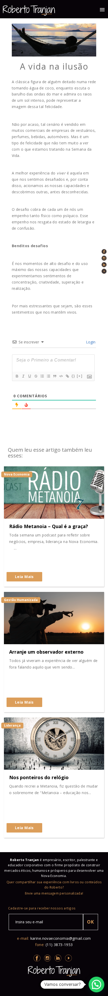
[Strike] (36, 376)
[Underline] (29, 376)
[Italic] (23, 376)
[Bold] (17, 376)
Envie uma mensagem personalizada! (54, 893)
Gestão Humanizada (21, 600)
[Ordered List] (42, 376)
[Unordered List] (48, 376)
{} (73, 376)
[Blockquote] (54, 376)
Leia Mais (24, 576)
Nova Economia (17, 474)
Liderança (12, 725)
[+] (80, 376)
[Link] (67, 376)
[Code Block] (61, 376)
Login (90, 341)
